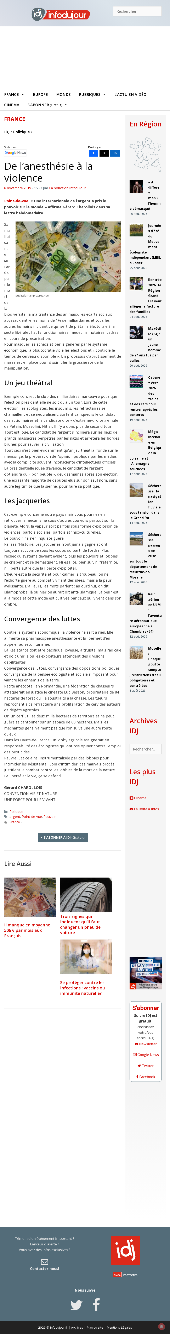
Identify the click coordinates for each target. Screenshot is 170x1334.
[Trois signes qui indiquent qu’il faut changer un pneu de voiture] (86, 910)
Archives (77, 1327)
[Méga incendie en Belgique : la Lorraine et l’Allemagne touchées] (136, 444)
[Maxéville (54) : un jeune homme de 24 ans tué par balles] (136, 341)
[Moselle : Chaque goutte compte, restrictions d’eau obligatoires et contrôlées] (136, 660)
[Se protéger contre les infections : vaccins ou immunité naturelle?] (86, 957)
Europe (40, 94)
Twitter (147, 1065)
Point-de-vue (32, 816)
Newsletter (147, 1043)
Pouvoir (50, 816)
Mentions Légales (119, 1327)
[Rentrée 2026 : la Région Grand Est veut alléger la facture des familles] (136, 292)
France (11, 94)
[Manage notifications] (161, 1326)
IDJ (7, 131)
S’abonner (45, 104)
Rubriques (89, 94)
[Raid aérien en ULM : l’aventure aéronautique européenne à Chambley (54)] (136, 606)
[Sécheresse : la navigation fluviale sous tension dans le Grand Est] (136, 498)
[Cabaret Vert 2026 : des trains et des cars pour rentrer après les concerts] (136, 390)
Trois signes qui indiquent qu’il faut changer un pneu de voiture (80, 924)
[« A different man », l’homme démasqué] (136, 194)
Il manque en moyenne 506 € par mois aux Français (27, 930)
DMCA (117, 1275)
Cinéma (11, 104)
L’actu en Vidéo (130, 94)
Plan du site (95, 1327)
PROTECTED (130, 1275)
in (115, 153)
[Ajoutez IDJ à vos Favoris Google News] (15, 153)
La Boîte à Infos (146, 808)
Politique (21, 131)
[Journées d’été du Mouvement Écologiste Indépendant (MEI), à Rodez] (136, 238)
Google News (148, 1054)
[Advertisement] (85, 57)
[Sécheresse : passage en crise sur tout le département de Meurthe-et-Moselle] (136, 547)
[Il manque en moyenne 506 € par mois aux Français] (30, 897)
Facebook (146, 1076)
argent (15, 816)
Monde (63, 94)
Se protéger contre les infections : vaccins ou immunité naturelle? (82, 988)
